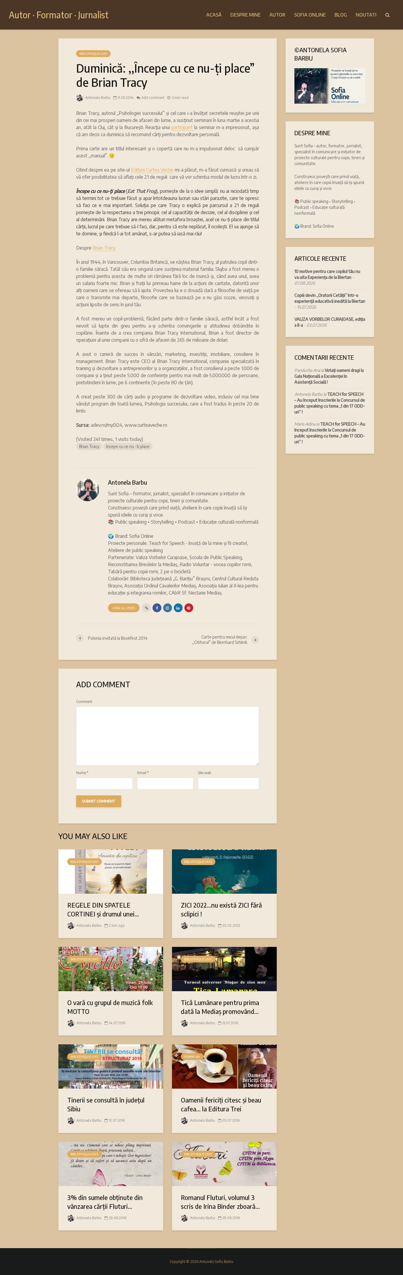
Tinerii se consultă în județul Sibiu (106, 1104)
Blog (341, 15)
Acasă (214, 15)
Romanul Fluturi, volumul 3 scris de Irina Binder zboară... (220, 1201)
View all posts (123, 608)
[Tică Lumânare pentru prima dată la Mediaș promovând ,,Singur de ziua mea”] (224, 968)
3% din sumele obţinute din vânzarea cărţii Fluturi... (105, 1201)
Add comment (152, 97)
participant (182, 127)
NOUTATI (366, 15)
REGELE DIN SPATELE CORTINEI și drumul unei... (103, 909)
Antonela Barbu (97, 97)
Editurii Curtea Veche (152, 170)
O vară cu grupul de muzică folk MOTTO (110, 1006)
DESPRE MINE (245, 15)
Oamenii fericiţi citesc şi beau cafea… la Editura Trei (221, 1104)
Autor (277, 15)
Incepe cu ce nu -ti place (128, 446)
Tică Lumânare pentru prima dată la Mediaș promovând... (220, 1006)
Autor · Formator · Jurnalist (59, 14)
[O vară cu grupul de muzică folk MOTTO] (110, 968)
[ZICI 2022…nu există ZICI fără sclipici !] (224, 871)
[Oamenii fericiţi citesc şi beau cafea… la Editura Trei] (224, 1066)
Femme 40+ (192, 1057)
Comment (84, 702)
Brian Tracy (104, 248)
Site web (204, 773)
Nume (82, 773)
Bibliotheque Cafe (93, 54)
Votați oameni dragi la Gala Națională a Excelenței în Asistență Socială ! (329, 376)
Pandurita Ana (307, 370)
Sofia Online (310, 15)
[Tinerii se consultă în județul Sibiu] (110, 1066)
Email (143, 773)
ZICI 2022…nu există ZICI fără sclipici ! (221, 909)
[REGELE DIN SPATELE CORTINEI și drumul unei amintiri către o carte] (110, 871)
